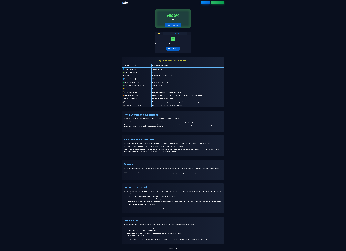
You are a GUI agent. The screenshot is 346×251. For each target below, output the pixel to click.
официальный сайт (173, 24)
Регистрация (218, 2)
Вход (205, 2)
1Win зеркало (173, 48)
